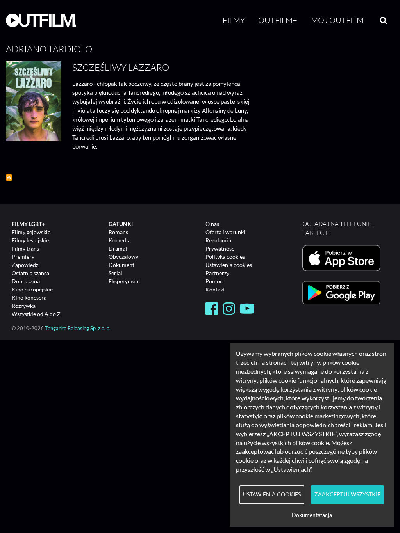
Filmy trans (25, 248)
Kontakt (215, 289)
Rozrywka (24, 305)
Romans (118, 232)
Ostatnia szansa (30, 273)
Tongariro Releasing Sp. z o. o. (78, 328)
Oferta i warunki (225, 232)
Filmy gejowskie (31, 232)
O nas (212, 223)
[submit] (383, 20)
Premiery (23, 256)
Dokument (121, 264)
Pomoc (214, 281)
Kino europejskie (32, 289)
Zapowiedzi (26, 264)
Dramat (118, 248)
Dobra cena (26, 281)
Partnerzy (217, 273)
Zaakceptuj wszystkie (347, 494)
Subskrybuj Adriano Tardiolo (9, 177)
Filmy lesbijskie (30, 240)
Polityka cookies (225, 256)
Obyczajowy (123, 256)
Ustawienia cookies (228, 264)
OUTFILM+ (277, 20)
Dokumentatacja (312, 515)
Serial (115, 273)
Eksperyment (124, 281)
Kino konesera (29, 297)
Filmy (234, 20)
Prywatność (219, 248)
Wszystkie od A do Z (36, 314)
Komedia (119, 240)
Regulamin (218, 240)
